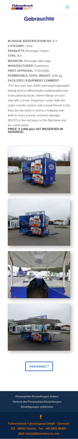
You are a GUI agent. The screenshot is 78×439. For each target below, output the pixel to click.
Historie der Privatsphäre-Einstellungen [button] (37, 401)
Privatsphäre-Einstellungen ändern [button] (37, 396)
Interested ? (39, 366)
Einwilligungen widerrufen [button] (37, 406)
